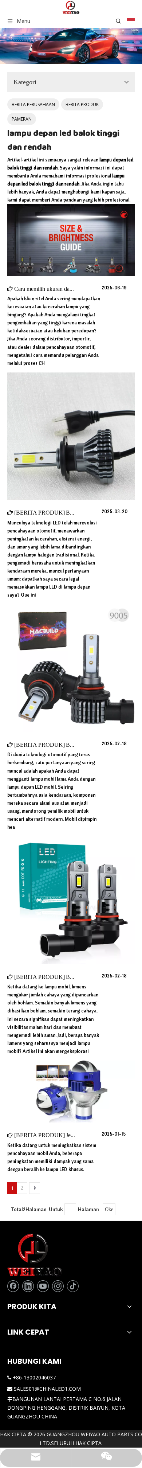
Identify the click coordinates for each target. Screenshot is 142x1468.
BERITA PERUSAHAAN (33, 104)
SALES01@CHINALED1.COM (47, 1388)
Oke (109, 1209)
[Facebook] (13, 1286)
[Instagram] (58, 1286)
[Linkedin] (28, 1286)
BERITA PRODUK (82, 104)
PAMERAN (22, 119)
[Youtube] (43, 1286)
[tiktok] (73, 1286)
